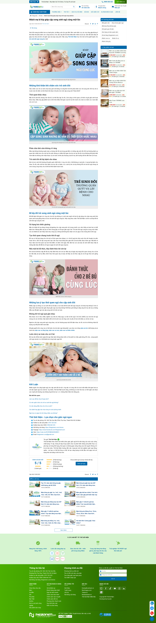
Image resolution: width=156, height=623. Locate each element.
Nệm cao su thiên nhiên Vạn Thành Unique (117, 71)
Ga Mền (31, 592)
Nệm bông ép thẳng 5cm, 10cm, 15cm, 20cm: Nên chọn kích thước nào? (86, 512)
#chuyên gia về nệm (108, 29)
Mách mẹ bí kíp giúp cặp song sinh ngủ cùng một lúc (59, 15)
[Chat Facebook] (152, 608)
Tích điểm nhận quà (70, 577)
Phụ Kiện (31, 597)
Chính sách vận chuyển (120, 6)
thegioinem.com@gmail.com (45, 434)
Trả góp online (102, 6)
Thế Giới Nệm (45, 23)
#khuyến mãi (105, 23)
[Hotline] (152, 613)
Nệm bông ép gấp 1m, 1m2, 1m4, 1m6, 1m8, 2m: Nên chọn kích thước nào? (51, 494)
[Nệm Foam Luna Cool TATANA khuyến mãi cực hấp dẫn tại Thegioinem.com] (105, 103)
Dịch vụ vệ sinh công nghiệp (35, 604)
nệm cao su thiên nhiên (67, 330)
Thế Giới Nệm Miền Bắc (89, 597)
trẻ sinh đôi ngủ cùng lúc (37, 39)
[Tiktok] (110, 588)
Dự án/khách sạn (107, 12)
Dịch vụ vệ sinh (77, 12)
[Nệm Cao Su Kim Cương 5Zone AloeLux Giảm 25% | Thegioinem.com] (105, 83)
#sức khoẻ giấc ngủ (118, 23)
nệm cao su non (54, 330)
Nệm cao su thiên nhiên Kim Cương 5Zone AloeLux (117, 81)
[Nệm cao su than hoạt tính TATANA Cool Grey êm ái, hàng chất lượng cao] (105, 53)
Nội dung (34, 28)
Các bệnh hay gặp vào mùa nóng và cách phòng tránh (45, 409)
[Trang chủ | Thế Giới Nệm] (39, 7)
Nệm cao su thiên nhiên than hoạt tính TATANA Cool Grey (117, 51)
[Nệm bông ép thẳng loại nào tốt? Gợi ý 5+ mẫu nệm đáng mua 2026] (34, 503)
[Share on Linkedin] (95, 23)
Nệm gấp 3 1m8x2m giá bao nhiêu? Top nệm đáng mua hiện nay (51, 512)
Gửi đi (113, 578)
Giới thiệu (67, 588)
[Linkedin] (124, 588)
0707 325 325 (52, 423)
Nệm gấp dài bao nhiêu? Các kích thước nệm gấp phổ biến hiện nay (86, 494)
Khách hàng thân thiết (53, 590)
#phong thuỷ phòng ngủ (109, 26)
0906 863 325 (51, 425)
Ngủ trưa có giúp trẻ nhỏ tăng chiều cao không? (43, 413)
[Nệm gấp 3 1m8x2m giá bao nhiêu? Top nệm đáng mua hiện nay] (34, 512)
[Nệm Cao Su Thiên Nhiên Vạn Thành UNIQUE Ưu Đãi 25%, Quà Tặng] (105, 73)
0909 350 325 (108, 2)
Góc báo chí (95, 12)
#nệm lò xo (115, 38)
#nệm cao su (106, 38)
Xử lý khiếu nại (51, 588)
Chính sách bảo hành (53, 594)
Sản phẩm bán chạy (35, 607)
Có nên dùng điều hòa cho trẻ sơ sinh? (40, 406)
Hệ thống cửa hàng (70, 594)
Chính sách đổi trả (52, 599)
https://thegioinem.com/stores (54, 427)
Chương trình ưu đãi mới (71, 571)
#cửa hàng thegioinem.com (110, 35)
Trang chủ (34, 15)
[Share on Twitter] (93, 23)
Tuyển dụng (67, 590)
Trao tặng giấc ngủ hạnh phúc (73, 575)
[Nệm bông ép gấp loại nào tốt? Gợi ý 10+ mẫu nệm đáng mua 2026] (69, 484)
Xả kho (31, 601)
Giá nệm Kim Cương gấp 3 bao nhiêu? (85, 522)
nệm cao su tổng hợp (41, 330)
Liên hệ (117, 12)
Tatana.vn (85, 592)
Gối (30, 594)
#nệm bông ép (106, 41)
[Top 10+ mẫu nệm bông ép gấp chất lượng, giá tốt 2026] (34, 484)
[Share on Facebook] (90, 23)
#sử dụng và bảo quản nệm (110, 32)
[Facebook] (106, 588)
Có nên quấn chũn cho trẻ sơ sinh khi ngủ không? (43, 402)
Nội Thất (31, 599)
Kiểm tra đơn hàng (52, 605)
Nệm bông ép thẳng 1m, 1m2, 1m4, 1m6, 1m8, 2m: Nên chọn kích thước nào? (50, 522)
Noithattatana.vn (87, 594)
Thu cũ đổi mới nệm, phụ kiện (73, 573)
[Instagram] (119, 588)
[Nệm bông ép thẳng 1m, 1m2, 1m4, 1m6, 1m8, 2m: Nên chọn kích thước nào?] (34, 522)
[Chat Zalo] (152, 604)
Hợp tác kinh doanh (52, 592)
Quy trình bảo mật (52, 603)
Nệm (30, 590)
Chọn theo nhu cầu (35, 588)
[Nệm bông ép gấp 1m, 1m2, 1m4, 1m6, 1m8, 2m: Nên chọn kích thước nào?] (34, 494)
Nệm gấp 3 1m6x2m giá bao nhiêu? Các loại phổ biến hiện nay (85, 503)
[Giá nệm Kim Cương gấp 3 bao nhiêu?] (69, 522)
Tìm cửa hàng (86, 6)
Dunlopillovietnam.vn (88, 588)
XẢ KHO (86, 12)
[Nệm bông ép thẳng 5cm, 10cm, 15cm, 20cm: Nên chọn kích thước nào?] (69, 512)
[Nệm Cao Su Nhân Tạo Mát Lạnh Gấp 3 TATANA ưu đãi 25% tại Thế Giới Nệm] (105, 93)
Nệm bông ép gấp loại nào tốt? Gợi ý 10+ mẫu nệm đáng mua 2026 (85, 484)
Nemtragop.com (87, 590)
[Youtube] (115, 588)
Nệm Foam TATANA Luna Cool (116, 101)
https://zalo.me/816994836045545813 (47, 432)
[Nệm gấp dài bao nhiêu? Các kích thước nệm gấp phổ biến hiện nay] (69, 494)
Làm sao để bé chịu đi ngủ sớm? (39, 399)
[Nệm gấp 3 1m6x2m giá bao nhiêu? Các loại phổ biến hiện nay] (69, 503)
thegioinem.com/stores (48, 580)
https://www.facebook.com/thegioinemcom (52, 430)
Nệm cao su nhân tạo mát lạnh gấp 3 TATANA (117, 91)
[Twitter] (101, 592)
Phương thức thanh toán (54, 601)
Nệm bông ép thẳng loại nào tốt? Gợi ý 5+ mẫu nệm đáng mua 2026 (51, 503)
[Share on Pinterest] (97, 23)
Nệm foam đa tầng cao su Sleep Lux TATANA (117, 61)
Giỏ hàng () (121, 2)
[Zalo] (101, 588)
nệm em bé (84, 328)
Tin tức (66, 12)
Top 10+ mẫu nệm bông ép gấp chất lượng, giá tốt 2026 (51, 484)
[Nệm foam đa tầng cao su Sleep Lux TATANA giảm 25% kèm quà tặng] (105, 63)
